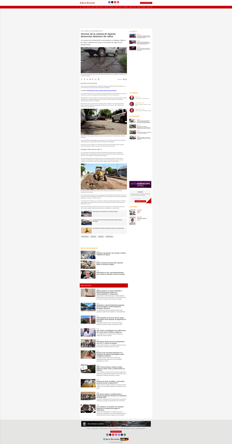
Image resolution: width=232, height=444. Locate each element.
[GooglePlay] (125, 435)
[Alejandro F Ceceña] (131, 110)
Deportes (143, 7)
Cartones (111, 7)
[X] (112, 2)
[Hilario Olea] (131, 97)
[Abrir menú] (80, 7)
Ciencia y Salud (132, 7)
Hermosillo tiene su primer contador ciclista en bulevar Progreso (101, 90)
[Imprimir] (99, 79)
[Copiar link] (96, 79)
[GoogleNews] (119, 435)
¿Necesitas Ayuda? (116, 431)
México (93, 7)
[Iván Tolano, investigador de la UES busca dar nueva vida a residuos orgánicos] (88, 333)
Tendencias (125, 7)
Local (84, 7)
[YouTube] (115, 2)
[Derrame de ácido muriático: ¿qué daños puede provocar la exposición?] (88, 384)
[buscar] (151, 7)
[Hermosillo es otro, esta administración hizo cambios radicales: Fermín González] (88, 274)
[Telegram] (90, 79)
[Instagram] (118, 2)
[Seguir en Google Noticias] (126, 79)
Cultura (120, 7)
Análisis (106, 7)
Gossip (115, 7)
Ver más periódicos (146, 2)
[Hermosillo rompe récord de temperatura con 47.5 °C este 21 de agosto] (88, 344)
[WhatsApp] (87, 79)
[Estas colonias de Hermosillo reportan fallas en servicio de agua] (88, 265)
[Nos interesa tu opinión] (116, 424)
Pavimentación (85, 236)
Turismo (138, 7)
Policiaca (88, 7)
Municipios (101, 236)
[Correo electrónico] (93, 79)
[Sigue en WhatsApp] (124, 79)
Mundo (97, 7)
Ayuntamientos (109, 236)
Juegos (148, 7)
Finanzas (101, 7)
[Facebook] (109, 2)
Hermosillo (93, 236)
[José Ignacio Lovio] (131, 104)
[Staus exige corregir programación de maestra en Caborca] (132, 132)
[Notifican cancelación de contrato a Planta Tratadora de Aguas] (88, 255)
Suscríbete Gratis (140, 201)
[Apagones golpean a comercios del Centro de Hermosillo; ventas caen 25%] (132, 137)
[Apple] (122, 435)
